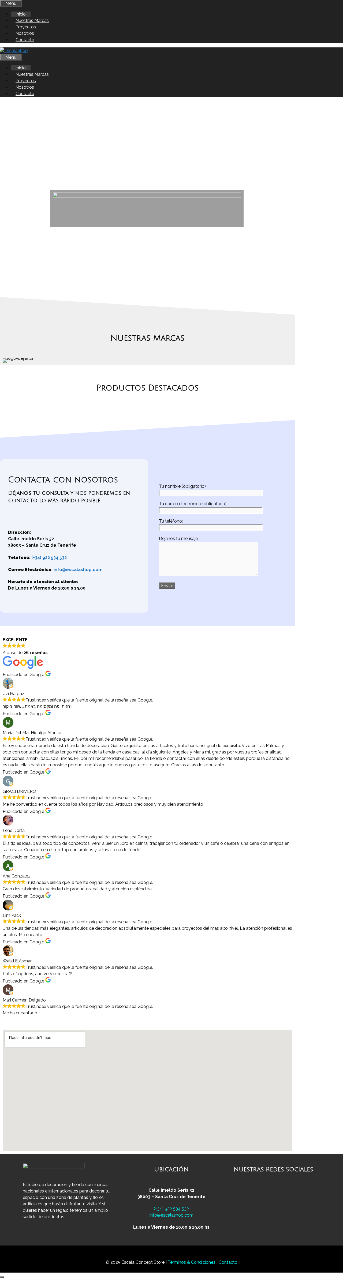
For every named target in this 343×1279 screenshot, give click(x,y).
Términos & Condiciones (192, 1262)
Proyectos (26, 26)
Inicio (21, 14)
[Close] (2, 1277)
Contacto (25, 39)
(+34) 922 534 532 (49, 557)
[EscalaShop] (14, 50)
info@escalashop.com (78, 569)
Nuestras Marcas (32, 20)
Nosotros (25, 33)
